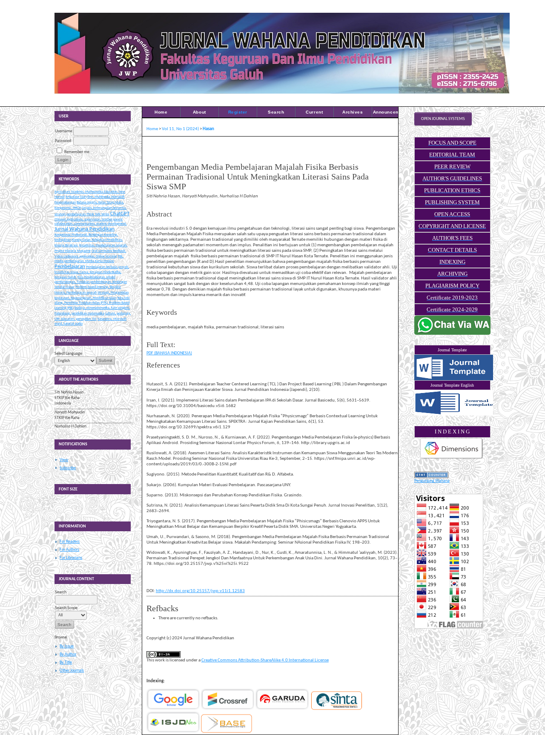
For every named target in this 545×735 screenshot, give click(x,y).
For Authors (69, 549)
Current (314, 112)
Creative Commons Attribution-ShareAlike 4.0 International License (265, 660)
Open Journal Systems (443, 119)
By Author (68, 654)
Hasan (208, 129)
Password (63, 141)
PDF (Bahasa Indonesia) (169, 353)
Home (161, 112)
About (199, 112)
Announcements (391, 112)
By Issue (67, 646)
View (64, 460)
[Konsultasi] (452, 333)
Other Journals (72, 670)
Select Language (68, 353)
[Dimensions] (452, 458)
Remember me (76, 152)
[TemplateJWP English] (452, 403)
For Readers (70, 541)
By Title (66, 662)
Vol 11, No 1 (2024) (180, 129)
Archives (352, 112)
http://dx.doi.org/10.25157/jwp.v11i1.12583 (200, 591)
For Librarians (71, 558)
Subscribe (68, 468)
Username (63, 131)
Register (237, 112)
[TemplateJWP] (452, 367)
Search (276, 112)
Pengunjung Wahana (432, 481)
